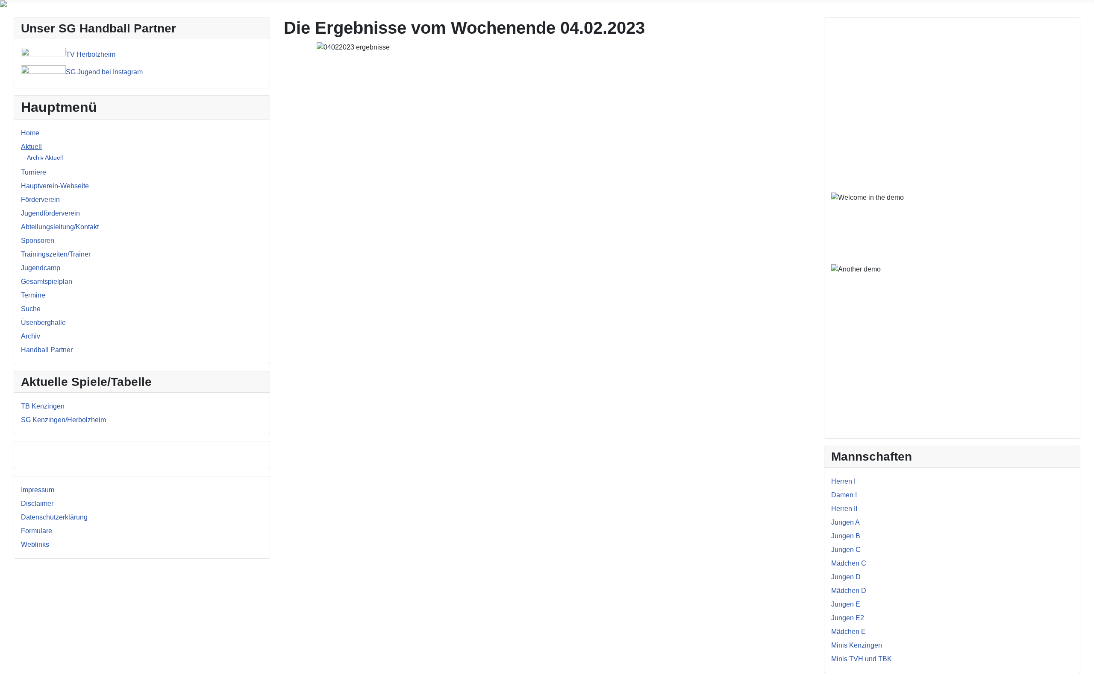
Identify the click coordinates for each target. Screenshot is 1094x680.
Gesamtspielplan (46, 281)
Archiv (30, 336)
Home (30, 133)
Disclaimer (37, 503)
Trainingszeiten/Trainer (56, 254)
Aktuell (31, 146)
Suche (31, 308)
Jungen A (845, 522)
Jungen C (846, 549)
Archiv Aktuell (45, 157)
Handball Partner (47, 349)
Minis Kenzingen (856, 645)
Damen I (844, 495)
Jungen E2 (847, 618)
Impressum (37, 489)
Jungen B (845, 536)
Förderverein (40, 199)
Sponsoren (37, 240)
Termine (33, 295)
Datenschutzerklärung (54, 517)
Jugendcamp (40, 267)
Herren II (844, 508)
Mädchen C (848, 563)
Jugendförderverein (50, 213)
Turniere (33, 172)
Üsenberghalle (43, 322)
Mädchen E (848, 631)
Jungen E (845, 604)
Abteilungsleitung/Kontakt (60, 227)
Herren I (843, 481)
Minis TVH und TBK (861, 658)
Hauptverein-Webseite (55, 186)
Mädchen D (848, 590)
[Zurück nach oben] (1083, 669)
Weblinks (35, 544)
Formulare (36, 530)
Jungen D (846, 577)
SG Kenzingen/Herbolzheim (63, 419)
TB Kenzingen (43, 406)
